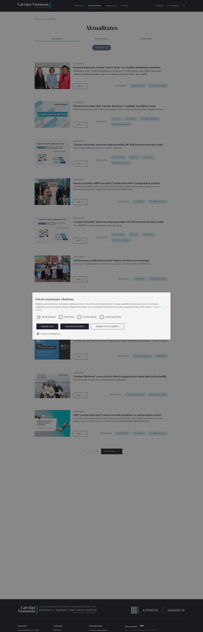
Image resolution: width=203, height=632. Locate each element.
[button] (101, 334)
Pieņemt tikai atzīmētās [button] (107, 326)
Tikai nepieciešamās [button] (74, 326)
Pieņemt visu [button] (47, 326)
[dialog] (101, 316)
